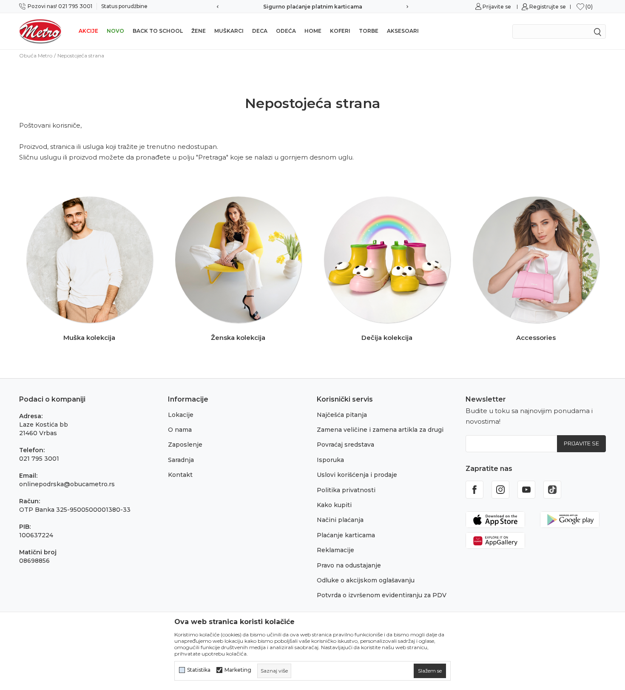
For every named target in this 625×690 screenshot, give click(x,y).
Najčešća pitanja (342, 415)
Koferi (340, 31)
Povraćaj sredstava (345, 444)
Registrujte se (547, 6)
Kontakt (180, 475)
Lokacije (180, 415)
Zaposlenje (185, 444)
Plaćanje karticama (346, 535)
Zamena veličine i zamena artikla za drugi (380, 429)
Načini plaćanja (340, 520)
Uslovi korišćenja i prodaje (357, 475)
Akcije (88, 31)
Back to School (158, 31)
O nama (180, 429)
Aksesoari (403, 31)
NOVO (115, 31)
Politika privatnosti (346, 490)
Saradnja (181, 460)
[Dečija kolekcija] (387, 260)
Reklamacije (335, 550)
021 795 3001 (39, 458)
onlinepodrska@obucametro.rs (67, 484)
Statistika (198, 670)
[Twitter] (552, 489)
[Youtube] (526, 489)
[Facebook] (474, 489)
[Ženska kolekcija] (238, 260)
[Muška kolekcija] (89, 260)
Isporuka (330, 460)
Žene (198, 31)
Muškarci (229, 31)
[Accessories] (536, 260)
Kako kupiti (334, 505)
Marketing (237, 670)
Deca (259, 31)
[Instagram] (500, 489)
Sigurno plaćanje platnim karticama (312, 6)
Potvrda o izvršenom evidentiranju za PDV (381, 595)
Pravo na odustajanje (349, 565)
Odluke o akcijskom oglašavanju (366, 580)
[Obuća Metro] (40, 31)
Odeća (286, 31)
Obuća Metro (35, 55)
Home (312, 31)
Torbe (368, 31)
